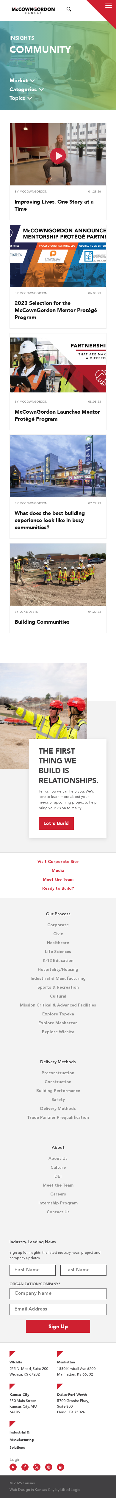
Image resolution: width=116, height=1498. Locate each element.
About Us (58, 1159)
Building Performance (58, 1091)
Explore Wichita (58, 1032)
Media (58, 871)
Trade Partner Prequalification (58, 1118)
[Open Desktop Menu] (76, 10)
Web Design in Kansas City (32, 1490)
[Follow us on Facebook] (25, 1467)
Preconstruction (58, 1073)
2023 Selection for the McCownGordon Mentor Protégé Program (56, 310)
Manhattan (66, 1362)
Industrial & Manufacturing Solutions (22, 1440)
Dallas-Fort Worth (72, 1395)
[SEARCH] (69, 10)
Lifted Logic (70, 1490)
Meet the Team (58, 880)
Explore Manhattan (58, 1023)
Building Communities (42, 622)
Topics (17, 98)
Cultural (58, 996)
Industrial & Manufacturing (58, 978)
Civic (58, 934)
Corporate (58, 925)
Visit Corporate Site (58, 862)
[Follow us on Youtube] (13, 1467)
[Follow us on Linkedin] (60, 1467)
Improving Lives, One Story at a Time (54, 205)
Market (19, 80)
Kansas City (19, 1395)
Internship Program (58, 1203)
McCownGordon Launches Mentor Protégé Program (57, 415)
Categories (23, 89)
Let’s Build (56, 823)
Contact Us (58, 1212)
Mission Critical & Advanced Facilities (58, 1005)
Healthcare (58, 943)
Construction (58, 1082)
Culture (58, 1167)
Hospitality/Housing (58, 970)
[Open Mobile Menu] (109, 6)
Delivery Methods (58, 1109)
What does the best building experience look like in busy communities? (50, 520)
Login (15, 1460)
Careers (58, 1194)
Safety (58, 1100)
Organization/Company (35, 1284)
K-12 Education (58, 961)
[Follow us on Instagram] (48, 1467)
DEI (58, 1176)
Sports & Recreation (58, 987)
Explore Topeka (58, 1014)
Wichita (16, 1362)
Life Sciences (58, 952)
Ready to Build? (58, 888)
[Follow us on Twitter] (36, 1467)
